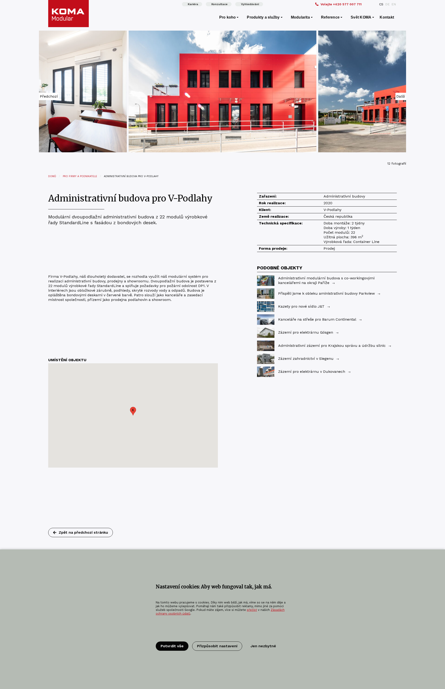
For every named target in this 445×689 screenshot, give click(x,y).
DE (387, 4)
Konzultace (219, 4)
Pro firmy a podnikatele (80, 176)
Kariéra (193, 4)
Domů (52, 176)
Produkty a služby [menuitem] (263, 17)
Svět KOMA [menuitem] (361, 17)
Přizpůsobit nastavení (217, 646)
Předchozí (49, 96)
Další (400, 96)
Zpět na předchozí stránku (83, 532)
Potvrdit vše (172, 646)
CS (381, 4)
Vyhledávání (250, 4)
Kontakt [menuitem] (387, 17)
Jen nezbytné (263, 646)
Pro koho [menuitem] (227, 17)
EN (393, 4)
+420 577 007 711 (341, 4)
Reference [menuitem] (330, 17)
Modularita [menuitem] (300, 17)
